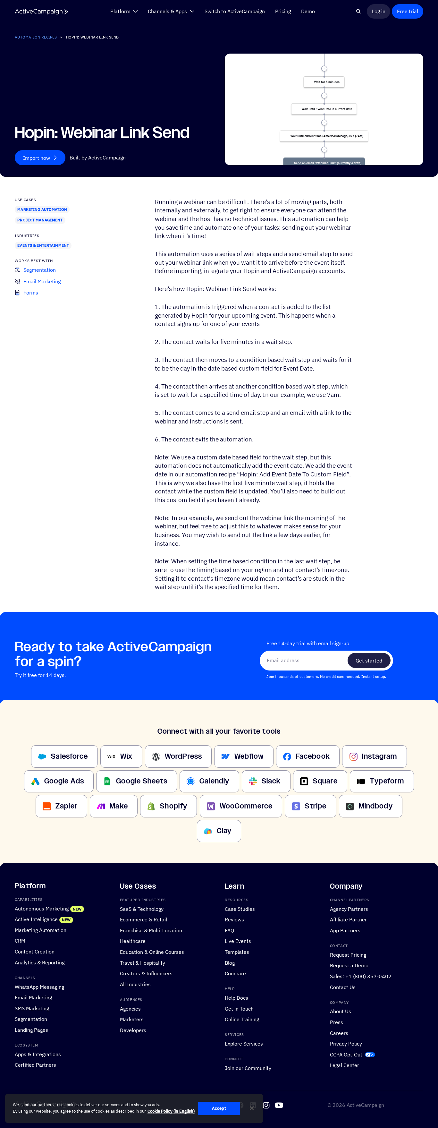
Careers (339, 1033)
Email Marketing (33, 997)
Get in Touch (239, 1008)
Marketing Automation (42, 209)
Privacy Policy (346, 1043)
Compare (235, 973)
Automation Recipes (36, 37)
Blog (230, 962)
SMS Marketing (32, 1008)
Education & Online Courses (152, 951)
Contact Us (343, 987)
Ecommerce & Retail (143, 919)
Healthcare (133, 941)
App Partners (345, 930)
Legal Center (344, 1065)
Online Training (242, 1019)
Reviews (234, 919)
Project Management (40, 220)
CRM (20, 940)
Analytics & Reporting (39, 962)
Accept (219, 1108)
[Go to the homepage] (41, 11)
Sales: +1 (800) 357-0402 (361, 976)
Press (336, 1022)
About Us (340, 1011)
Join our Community (248, 1068)
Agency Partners (349, 908)
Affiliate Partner (348, 919)
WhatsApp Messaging (39, 986)
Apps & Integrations (38, 1054)
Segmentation (31, 1019)
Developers (133, 1030)
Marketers (132, 1019)
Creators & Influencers (146, 973)
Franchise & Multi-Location (151, 930)
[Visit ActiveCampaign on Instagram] (266, 1105)
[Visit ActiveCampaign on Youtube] (279, 1105)
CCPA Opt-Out (346, 1054)
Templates (237, 951)
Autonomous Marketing (42, 908)
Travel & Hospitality (142, 962)
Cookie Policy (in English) (171, 1111)
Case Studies (240, 908)
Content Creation (35, 951)
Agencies (130, 1008)
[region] (134, 1108)
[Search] (358, 11)
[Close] (252, 1108)
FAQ (229, 930)
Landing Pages (31, 1029)
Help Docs (236, 997)
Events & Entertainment (43, 245)
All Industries (135, 984)
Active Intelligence (36, 919)
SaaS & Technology (142, 908)
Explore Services (244, 1043)
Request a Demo (349, 965)
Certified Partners (35, 1065)
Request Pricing (348, 954)
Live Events (238, 941)
